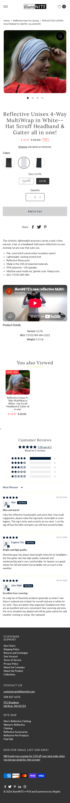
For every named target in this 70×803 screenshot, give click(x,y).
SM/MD (26, 180)
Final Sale (8, 738)
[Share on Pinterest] (45, 227)
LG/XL (42, 180)
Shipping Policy (11, 649)
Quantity (35, 190)
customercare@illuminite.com (19, 691)
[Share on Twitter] (39, 227)
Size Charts (9, 645)
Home (7, 20)
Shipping (22, 146)
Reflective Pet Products (16, 735)
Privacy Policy (11, 663)
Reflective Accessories (16, 731)
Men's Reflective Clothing (17, 721)
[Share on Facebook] (33, 227)
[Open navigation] (6, 6)
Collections (9, 674)
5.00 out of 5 (45, 447)
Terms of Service (12, 659)
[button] (9, 162)
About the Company (14, 667)
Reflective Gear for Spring (26, 20)
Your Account (11, 656)
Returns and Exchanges (16, 652)
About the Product (13, 670)
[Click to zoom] (60, 36)
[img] (10, 497)
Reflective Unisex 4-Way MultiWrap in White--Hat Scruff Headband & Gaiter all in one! (17, 403)
